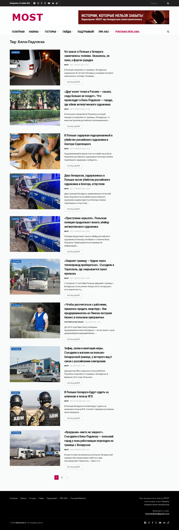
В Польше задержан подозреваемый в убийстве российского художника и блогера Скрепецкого (88, 140)
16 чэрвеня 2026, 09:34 (81, 231)
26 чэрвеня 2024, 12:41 (81, 449)
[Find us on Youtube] (49, 3)
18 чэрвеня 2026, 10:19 (81, 148)
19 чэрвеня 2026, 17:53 (81, 109)
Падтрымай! (86, 31)
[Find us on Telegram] (34, 3)
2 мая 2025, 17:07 (78, 365)
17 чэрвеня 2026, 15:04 (81, 188)
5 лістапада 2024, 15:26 (81, 401)
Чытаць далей (75, 82)
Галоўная (18, 31)
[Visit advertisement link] (123, 17)
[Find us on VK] (53, 3)
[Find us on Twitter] (45, 3)
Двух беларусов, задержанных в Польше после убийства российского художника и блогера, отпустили (87, 180)
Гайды (67, 31)
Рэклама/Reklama (127, 31)
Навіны (33, 31)
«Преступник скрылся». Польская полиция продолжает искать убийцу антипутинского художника (86, 222)
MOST (66, 65)
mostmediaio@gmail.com (157, 513)
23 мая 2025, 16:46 (93, 322)
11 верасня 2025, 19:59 (81, 278)
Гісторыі (50, 31)
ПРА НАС (104, 31)
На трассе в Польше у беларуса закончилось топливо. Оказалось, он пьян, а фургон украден (86, 56)
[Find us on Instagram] (38, 3)
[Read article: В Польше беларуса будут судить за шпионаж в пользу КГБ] (35, 408)
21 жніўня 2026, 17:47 (80, 65)
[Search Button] (167, 3)
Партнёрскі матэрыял (74, 322)
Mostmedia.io (21, 522)
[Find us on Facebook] (41, 3)
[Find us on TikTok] (57, 3)
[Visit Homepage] (42, 17)
